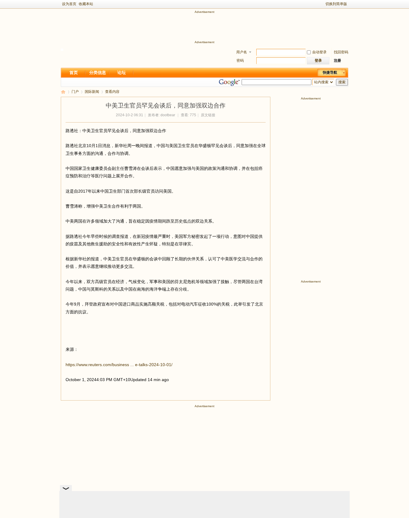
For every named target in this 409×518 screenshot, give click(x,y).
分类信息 (97, 72)
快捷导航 (330, 72)
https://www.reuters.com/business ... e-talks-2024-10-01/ (119, 364)
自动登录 (319, 52)
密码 (240, 60)
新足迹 (63, 91)
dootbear (167, 115)
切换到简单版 (336, 4)
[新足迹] (62, 50)
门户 (75, 92)
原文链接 (208, 115)
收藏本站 (86, 4)
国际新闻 (92, 92)
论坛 (121, 72)
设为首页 (69, 4)
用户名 (241, 52)
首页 (73, 72)
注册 (337, 60)
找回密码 (341, 52)
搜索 (342, 82)
